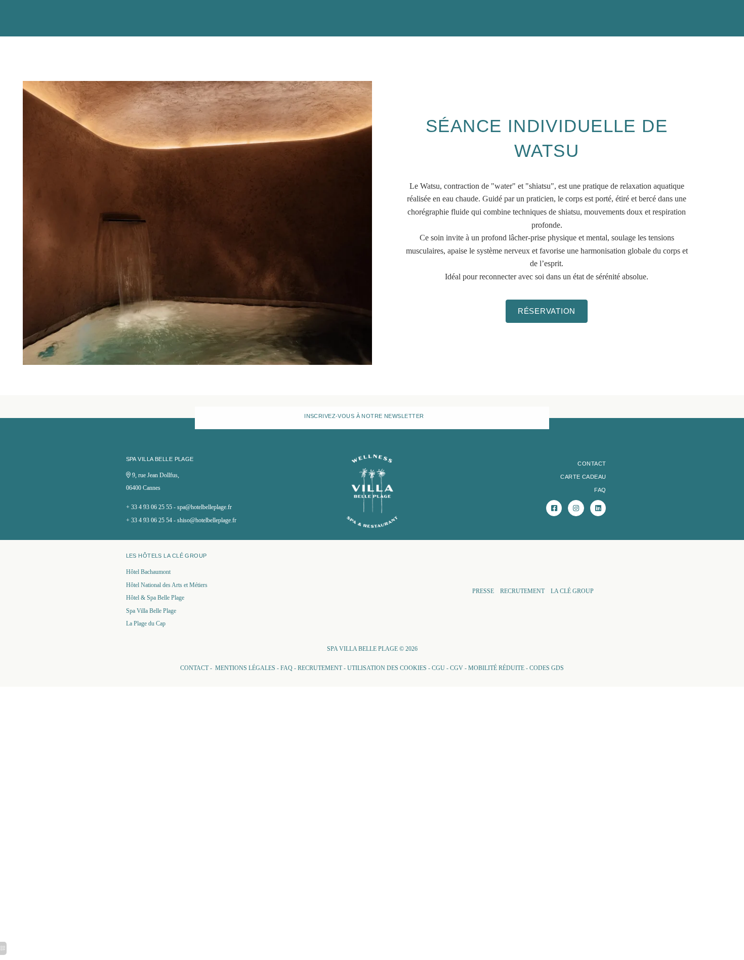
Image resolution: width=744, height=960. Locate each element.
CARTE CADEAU (583, 477)
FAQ (600, 490)
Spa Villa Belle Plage (151, 610)
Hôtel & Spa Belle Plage (155, 597)
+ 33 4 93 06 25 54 (149, 520)
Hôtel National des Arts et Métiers (167, 585)
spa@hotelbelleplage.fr (204, 507)
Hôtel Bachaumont (148, 571)
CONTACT (591, 464)
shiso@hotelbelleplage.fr (206, 520)
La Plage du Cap (146, 623)
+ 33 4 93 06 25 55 (149, 507)
